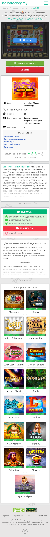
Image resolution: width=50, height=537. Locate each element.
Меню (46, 3)
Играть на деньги (27, 63)
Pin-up (30, 515)
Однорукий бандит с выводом (16, 167)
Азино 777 (42, 515)
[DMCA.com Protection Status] (19, 510)
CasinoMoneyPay (14, 3)
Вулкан (6, 515)
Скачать (25, 70)
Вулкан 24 (18, 515)
